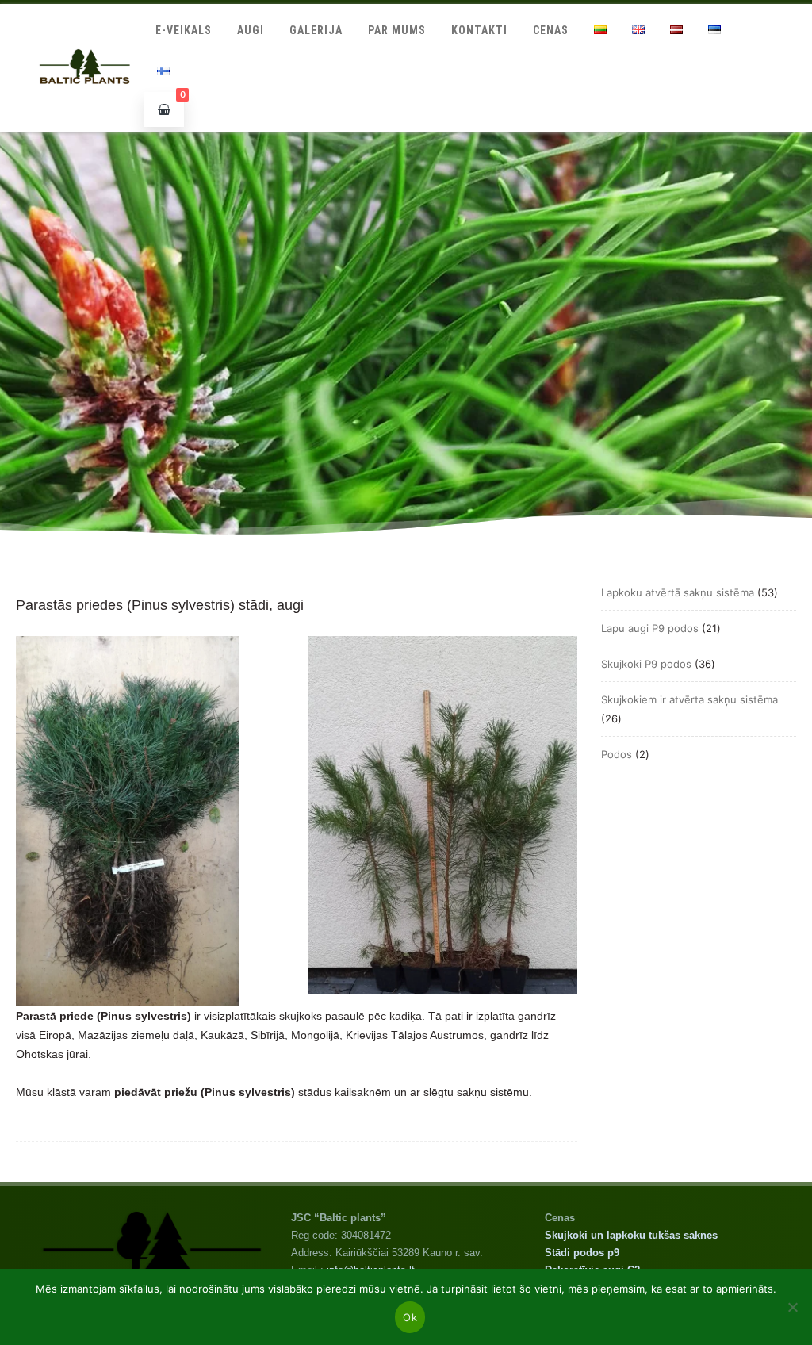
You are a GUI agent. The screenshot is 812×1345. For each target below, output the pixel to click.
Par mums (397, 30)
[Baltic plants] (84, 101)
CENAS (551, 30)
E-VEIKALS (183, 30)
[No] (792, 1307)
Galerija (316, 30)
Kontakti (479, 30)
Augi (250, 30)
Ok (410, 1317)
